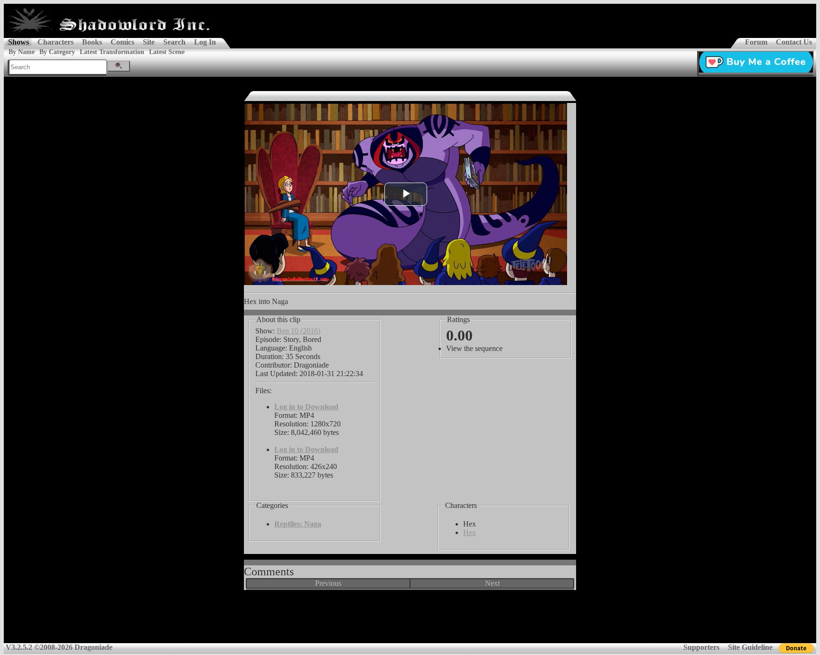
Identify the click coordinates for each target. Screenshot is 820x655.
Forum (756, 42)
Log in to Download (306, 407)
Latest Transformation (112, 51)
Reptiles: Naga (297, 524)
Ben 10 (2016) (298, 331)
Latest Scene (167, 51)
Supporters (701, 647)
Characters (55, 42)
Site (149, 42)
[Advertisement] (410, 620)
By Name (22, 51)
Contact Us (794, 42)
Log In (205, 42)
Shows (18, 42)
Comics (122, 42)
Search (174, 42)
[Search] (118, 66)
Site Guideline (750, 647)
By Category (57, 51)
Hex (469, 532)
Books (92, 42)
